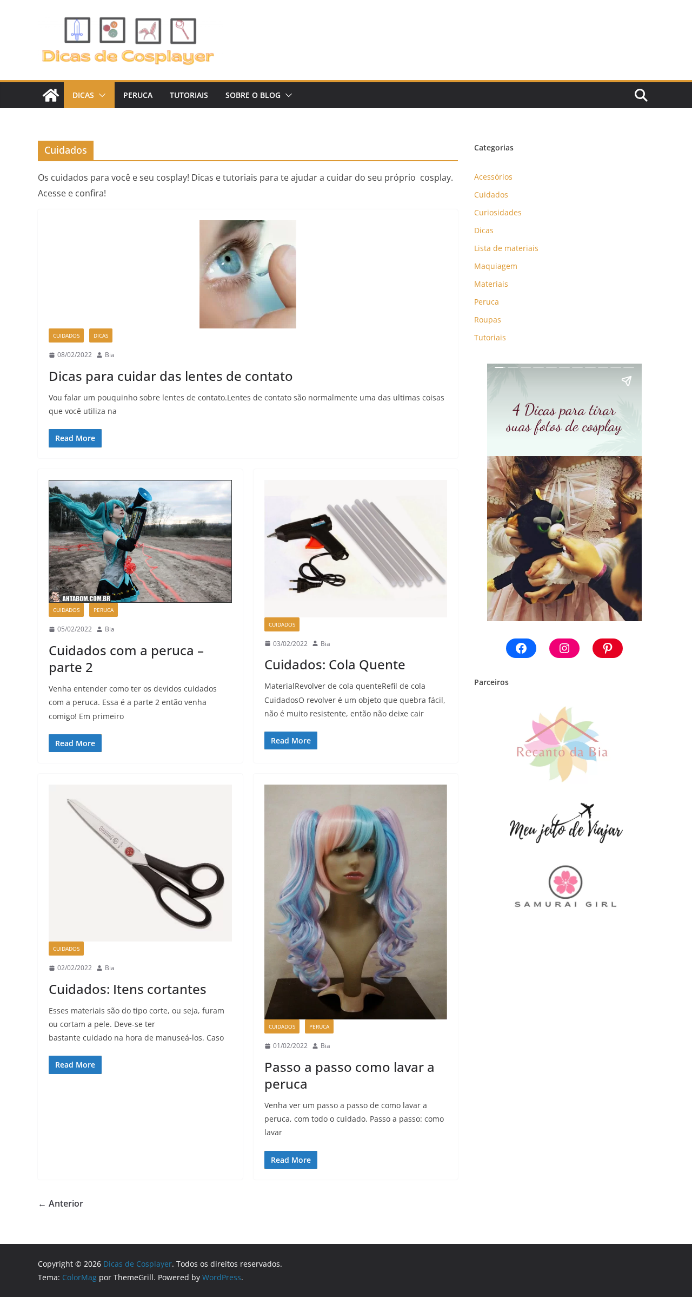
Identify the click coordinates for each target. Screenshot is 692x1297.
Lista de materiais (506, 248)
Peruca (137, 95)
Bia (110, 354)
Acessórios (493, 177)
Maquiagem (495, 266)
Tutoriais (189, 95)
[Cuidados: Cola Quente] (356, 548)
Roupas (487, 319)
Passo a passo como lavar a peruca (349, 1075)
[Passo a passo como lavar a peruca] (356, 902)
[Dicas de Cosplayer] (51, 95)
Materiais (491, 284)
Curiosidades (498, 212)
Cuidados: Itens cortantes (128, 989)
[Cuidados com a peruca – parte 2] (140, 541)
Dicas (83, 95)
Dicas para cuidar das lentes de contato (171, 376)
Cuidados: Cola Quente (334, 664)
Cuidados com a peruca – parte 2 (126, 658)
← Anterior (60, 1203)
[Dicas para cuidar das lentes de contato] (248, 274)
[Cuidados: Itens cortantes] (140, 863)
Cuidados (66, 335)
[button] (100, 95)
